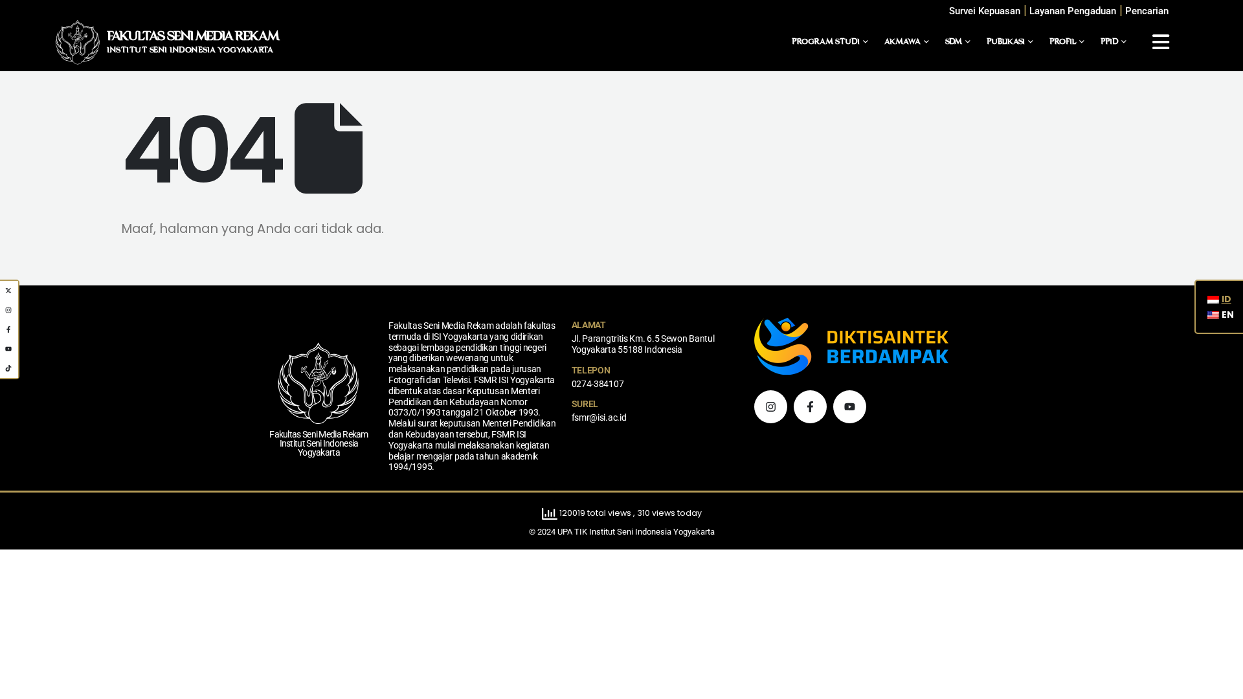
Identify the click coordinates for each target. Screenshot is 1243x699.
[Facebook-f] (810, 406)
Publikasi (1006, 42)
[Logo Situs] (77, 42)
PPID (1109, 42)
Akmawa (902, 42)
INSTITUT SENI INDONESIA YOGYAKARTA (190, 50)
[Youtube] (849, 406)
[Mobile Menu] (1161, 42)
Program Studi (826, 42)
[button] (1147, 11)
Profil (1062, 42)
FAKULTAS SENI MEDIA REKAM (193, 36)
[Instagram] (770, 406)
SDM (953, 42)
